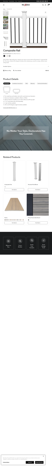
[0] (48, 4)
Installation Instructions (17, 83)
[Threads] (42, 1)
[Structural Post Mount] (38, 172)
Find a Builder (11, 1)
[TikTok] (45, 1)
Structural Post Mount (33, 184)
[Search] (43, 4)
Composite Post (8, 184)
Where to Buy (5, 1)
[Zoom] (45, 12)
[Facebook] (37, 1)
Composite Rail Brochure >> (10, 107)
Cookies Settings (6, 462)
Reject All (30, 462)
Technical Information (42, 83)
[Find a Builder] (20, 243)
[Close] (43, 456)
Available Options (7, 66)
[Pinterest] (44, 1)
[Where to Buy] (8, 243)
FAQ (27, 83)
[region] (23, 460)
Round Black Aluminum (4, 56)
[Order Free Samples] (32, 243)
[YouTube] (40, 1)
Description (6, 83)
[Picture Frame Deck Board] (38, 205)
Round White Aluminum (7, 56)
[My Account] (45, 4)
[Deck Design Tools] (43, 243)
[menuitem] (6, 1)
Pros (16, 1)
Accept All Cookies (39, 462)
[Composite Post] (14, 172)
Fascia (6, 217)
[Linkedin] (47, 1)
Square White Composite (10, 56)
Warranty (33, 83)
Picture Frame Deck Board (34, 217)
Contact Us (20, 1)
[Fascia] (14, 205)
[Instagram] (39, 1)
